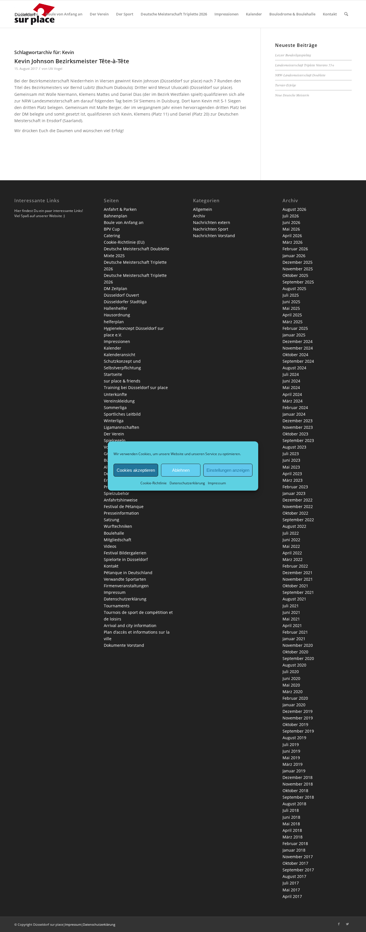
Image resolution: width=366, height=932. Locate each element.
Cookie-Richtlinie (153, 483)
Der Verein (114, 434)
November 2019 (298, 718)
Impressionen (117, 341)
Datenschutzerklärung (187, 483)
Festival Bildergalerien (125, 553)
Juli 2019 (291, 744)
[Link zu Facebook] (339, 924)
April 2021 (292, 625)
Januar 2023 (294, 493)
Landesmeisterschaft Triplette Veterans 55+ (304, 65)
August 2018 (294, 803)
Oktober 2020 (295, 652)
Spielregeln (115, 440)
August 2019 (294, 737)
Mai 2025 (291, 308)
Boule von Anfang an (124, 222)
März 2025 (293, 321)
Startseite (113, 374)
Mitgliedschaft (117, 539)
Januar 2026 (294, 255)
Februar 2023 (295, 486)
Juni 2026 (291, 222)
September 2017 (298, 869)
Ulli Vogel (55, 68)
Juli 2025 (291, 295)
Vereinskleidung (119, 401)
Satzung (111, 519)
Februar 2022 (295, 566)
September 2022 (298, 519)
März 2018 (293, 837)
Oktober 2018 (295, 790)
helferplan (114, 321)
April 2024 (292, 394)
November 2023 (298, 427)
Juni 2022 (291, 539)
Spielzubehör (116, 493)
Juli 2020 (291, 671)
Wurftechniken (118, 526)
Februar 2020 (295, 698)
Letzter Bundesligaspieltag (293, 55)
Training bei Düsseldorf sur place (136, 387)
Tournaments (117, 605)
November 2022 (298, 506)
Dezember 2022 (298, 500)
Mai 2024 (291, 387)
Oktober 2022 (295, 513)
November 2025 (298, 268)
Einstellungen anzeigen (227, 469)
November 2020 (298, 645)
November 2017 (298, 856)
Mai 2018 (291, 823)
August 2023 (294, 447)
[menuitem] (29, 14)
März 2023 (293, 480)
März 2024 (293, 401)
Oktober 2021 (295, 585)
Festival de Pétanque (124, 506)
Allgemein (202, 209)
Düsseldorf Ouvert (121, 295)
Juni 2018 (291, 817)
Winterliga (114, 420)
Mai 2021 (291, 619)
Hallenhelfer (116, 308)
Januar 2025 (294, 335)
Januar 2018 (294, 850)
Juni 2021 (291, 612)
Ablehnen (181, 469)
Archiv (199, 216)
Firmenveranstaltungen (126, 585)
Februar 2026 (295, 248)
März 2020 (293, 691)
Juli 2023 (291, 453)
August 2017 (294, 876)
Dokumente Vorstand (124, 645)
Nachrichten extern (211, 222)
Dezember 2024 (298, 341)
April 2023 (292, 473)
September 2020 (298, 658)
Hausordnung (117, 315)
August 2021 (294, 599)
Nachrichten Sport (210, 229)
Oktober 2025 (295, 275)
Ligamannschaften (121, 427)
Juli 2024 (291, 374)
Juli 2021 (291, 605)
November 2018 (298, 784)
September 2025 (298, 282)
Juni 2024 (291, 381)
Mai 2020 (291, 685)
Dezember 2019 (298, 711)
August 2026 (294, 209)
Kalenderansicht (119, 354)
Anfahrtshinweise (121, 500)
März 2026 (293, 242)
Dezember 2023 (298, 420)
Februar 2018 (295, 843)
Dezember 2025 (298, 262)
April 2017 (292, 896)
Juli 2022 (291, 533)
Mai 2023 (291, 467)
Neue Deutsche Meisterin (292, 95)
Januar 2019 (294, 771)
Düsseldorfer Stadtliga (125, 301)
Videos (110, 546)
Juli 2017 (291, 883)
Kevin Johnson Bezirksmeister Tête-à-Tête (71, 61)
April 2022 (292, 553)
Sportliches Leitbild (122, 414)
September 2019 (298, 731)
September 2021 (298, 592)
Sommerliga (115, 407)
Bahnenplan (115, 216)
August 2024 (294, 367)
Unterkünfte (115, 394)
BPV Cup (112, 229)
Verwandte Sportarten (125, 579)
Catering (112, 235)
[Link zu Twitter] (347, 924)
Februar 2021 (295, 632)
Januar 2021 (294, 638)
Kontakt (111, 566)
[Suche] (346, 14)
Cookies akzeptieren (136, 469)
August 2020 (294, 665)
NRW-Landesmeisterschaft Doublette (300, 75)
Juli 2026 (291, 216)
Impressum (217, 483)
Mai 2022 (291, 546)
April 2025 (292, 315)
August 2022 (294, 526)
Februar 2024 (295, 407)
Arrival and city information (130, 625)
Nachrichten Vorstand (214, 235)
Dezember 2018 (298, 777)
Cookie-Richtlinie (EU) (124, 242)
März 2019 (293, 764)
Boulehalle (114, 533)
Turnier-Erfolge (285, 85)
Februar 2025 (295, 328)
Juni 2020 (291, 678)
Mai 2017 (291, 890)
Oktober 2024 (295, 354)
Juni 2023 (291, 460)
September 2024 (298, 361)
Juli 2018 (291, 810)
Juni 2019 (291, 751)
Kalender (112, 348)
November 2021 (298, 579)
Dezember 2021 (298, 572)
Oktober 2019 (295, 724)
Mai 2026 (291, 229)
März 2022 (293, 559)
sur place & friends (122, 381)
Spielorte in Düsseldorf (126, 559)
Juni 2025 (291, 301)
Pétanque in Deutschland (128, 572)
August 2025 (294, 288)
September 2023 (298, 440)
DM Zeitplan (115, 288)
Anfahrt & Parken (120, 209)
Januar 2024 (294, 414)
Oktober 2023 (295, 434)
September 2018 (298, 797)
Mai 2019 (291, 757)
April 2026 (292, 235)
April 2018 (292, 830)
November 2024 (298, 348)
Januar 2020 (294, 704)
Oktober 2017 (295, 863)
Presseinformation (121, 513)
